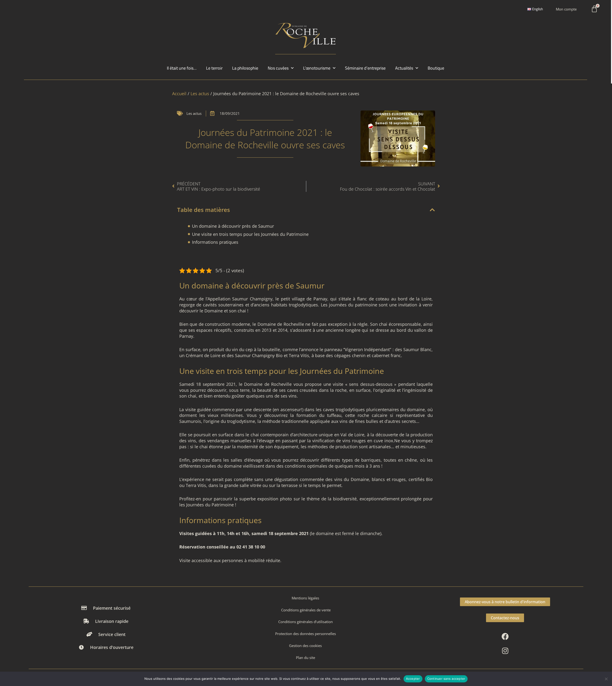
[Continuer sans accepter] (606, 678)
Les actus (200, 93)
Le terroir (214, 68)
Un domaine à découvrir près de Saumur (233, 226)
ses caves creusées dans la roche (313, 390)
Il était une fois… (182, 68)
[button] (432, 210)
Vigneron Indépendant (367, 349)
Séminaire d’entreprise (365, 68)
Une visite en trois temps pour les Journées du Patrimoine (250, 234)
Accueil (179, 93)
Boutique (436, 68)
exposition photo (274, 499)
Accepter (413, 678)
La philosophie (245, 68)
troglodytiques (303, 305)
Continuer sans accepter (446, 678)
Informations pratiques (215, 242)
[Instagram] (505, 651)
